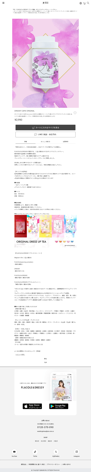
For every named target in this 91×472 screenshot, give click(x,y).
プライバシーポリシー (53, 464)
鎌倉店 (50, 441)
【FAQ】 (38, 351)
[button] (45, 106)
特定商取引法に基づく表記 (37, 464)
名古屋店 (43, 441)
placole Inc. (43, 470)
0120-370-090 (45, 427)
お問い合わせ (67, 464)
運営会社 (23, 464)
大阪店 (56, 441)
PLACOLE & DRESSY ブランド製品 (26, 9)
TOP (14, 9)
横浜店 (37, 441)
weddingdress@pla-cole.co (45, 431)
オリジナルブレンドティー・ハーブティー (46, 9)
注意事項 (65, 141)
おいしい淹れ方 (45, 141)
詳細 (25, 141)
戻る (45, 359)
